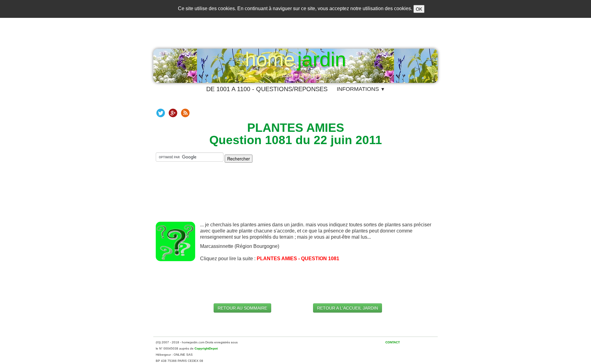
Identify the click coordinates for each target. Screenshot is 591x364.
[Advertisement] (295, 197)
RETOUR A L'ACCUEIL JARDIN (347, 307)
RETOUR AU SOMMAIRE (242, 307)
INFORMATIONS (361, 89)
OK (419, 9)
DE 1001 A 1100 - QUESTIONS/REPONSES (267, 89)
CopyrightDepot (206, 348)
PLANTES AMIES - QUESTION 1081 (298, 258)
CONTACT (392, 342)
